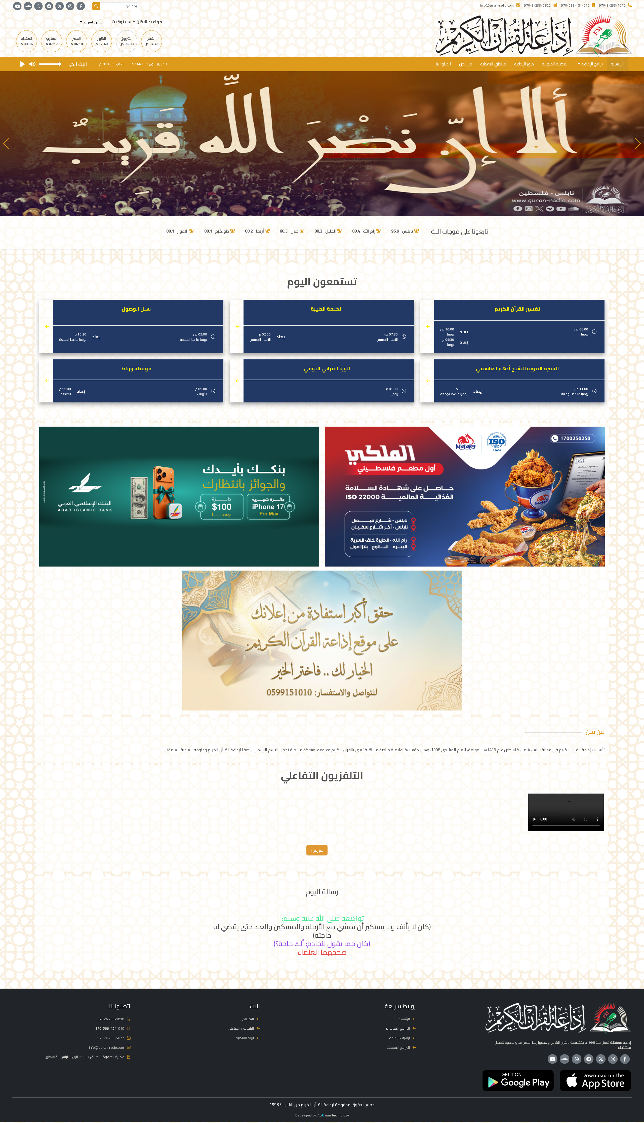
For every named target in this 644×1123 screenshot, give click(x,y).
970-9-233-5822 (110, 1037)
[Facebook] (80, 6)
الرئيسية (617, 64)
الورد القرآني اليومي (327, 368)
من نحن (465, 64)
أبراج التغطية (245, 1037)
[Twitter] (59, 6)
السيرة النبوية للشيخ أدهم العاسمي (517, 368)
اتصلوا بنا (443, 64)
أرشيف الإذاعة (399, 1037)
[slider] (49, 64)
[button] (6, 143)
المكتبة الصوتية (555, 64)
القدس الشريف (93, 22)
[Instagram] (70, 6)
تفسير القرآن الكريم (517, 309)
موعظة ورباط (136, 368)
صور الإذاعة (524, 64)
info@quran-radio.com (106, 1047)
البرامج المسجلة (398, 1047)
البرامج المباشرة (398, 1028)
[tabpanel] (322, 813)
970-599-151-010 (109, 1028)
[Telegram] (49, 6)
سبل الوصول (136, 309)
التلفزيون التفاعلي (241, 1028)
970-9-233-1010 (110, 1019)
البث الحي (247, 1019)
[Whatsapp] (38, 6)
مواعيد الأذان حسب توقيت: (136, 22)
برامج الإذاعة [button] (591, 64)
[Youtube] (17, 6)
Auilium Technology (333, 1115)
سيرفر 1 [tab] (317, 850)
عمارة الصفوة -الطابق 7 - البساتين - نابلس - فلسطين (84, 1056)
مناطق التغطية (493, 64)
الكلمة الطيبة (327, 309)
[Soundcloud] (28, 6)
